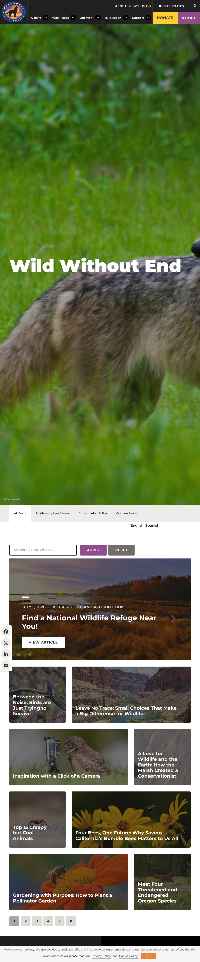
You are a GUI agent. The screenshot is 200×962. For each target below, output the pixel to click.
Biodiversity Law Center (52, 513)
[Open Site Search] (195, 6)
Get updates (173, 6)
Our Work (87, 18)
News (134, 6)
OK (148, 956)
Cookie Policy (128, 956)
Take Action (112, 18)
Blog (146, 6)
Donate (165, 18)
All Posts (20, 513)
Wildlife (35, 18)
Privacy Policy (101, 956)
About (120, 6)
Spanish (152, 525)
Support (138, 18)
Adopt (189, 18)
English (137, 525)
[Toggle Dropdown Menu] (46, 18)
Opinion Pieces (127, 513)
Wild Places (60, 18)
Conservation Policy (93, 513)
